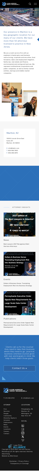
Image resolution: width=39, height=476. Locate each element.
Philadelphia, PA (27, 409)
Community (8, 415)
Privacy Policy (23, 461)
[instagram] (22, 433)
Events (6, 427)
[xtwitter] (22, 436)
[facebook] (22, 429)
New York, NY (26, 415)
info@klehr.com (13, 148)
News (5, 424)
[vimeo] (22, 440)
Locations (7, 429)
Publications (8, 422)
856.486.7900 (13, 150)
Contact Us (18, 368)
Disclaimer (13, 461)
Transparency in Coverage (19, 463)
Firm (5, 409)
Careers (6, 431)
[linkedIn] (22, 425)
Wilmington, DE (26, 413)
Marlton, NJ (25, 411)
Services (7, 411)
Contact (6, 433)
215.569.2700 (10, 398)
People (6, 413)
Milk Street (14, 456)
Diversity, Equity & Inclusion (10, 419)
